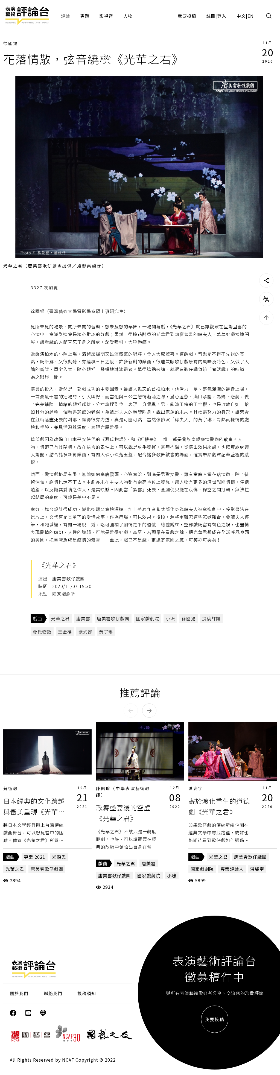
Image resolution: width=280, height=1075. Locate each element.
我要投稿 (187, 16)
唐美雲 (83, 618)
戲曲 (37, 618)
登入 (221, 16)
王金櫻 (65, 631)
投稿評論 (211, 618)
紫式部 (85, 631)
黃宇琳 (106, 631)
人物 (128, 16)
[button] (131, 710)
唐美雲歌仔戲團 (113, 618)
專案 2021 (34, 857)
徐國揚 (10, 43)
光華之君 (60, 618)
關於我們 (19, 993)
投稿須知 (86, 993)
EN (250, 16)
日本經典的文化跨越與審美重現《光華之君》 (34, 811)
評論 (65, 16)
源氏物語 (42, 631)
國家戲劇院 (147, 618)
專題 (84, 16)
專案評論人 (232, 869)
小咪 (170, 618)
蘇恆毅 (10, 788)
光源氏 (59, 857)
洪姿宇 (195, 788)
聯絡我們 (53, 993)
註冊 (210, 16)
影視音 (106, 16)
